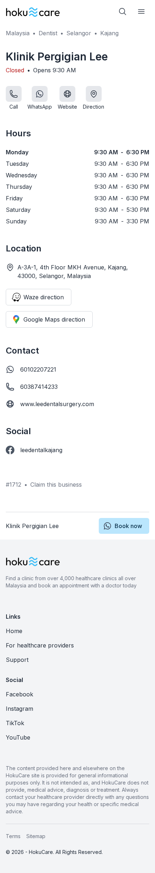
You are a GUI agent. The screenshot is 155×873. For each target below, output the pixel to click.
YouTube (18, 737)
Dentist (48, 33)
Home (14, 631)
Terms (13, 836)
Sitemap (35, 836)
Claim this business (56, 484)
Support (17, 659)
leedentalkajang (41, 450)
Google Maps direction (54, 319)
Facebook (19, 694)
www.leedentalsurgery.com (57, 404)
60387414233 (39, 386)
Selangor (78, 33)
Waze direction (43, 297)
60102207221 (38, 369)
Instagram (19, 708)
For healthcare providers (40, 645)
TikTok (15, 723)
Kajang (109, 33)
